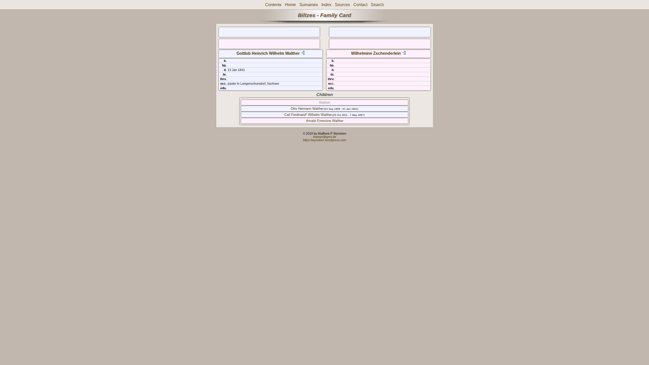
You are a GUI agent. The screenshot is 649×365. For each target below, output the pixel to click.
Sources (342, 5)
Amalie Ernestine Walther (324, 121)
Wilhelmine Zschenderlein (376, 53)
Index (326, 5)
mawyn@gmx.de (324, 136)
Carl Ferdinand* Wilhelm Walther (308, 115)
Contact (360, 5)
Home (290, 5)
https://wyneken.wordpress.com (324, 140)
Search (377, 5)
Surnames (308, 5)
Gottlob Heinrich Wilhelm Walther (268, 53)
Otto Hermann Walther (307, 109)
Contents (273, 5)
